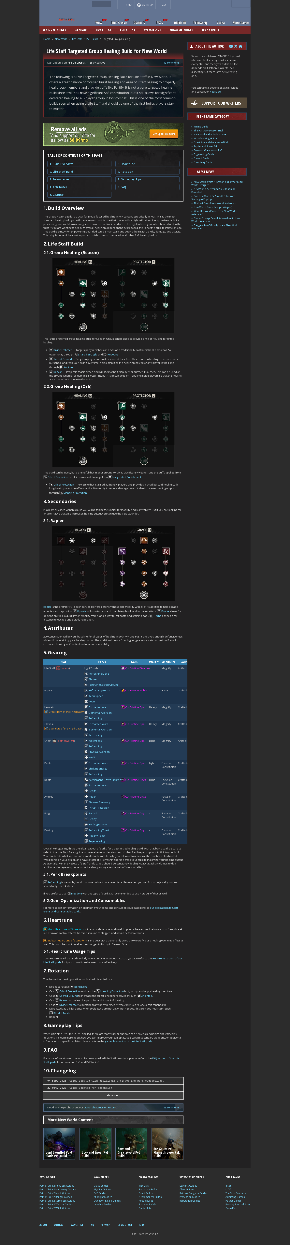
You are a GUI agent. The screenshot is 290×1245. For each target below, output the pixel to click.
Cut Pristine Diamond (137, 668)
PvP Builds (92, 39)
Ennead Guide (201, 158)
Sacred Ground (62, 359)
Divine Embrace (62, 350)
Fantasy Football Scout (238, 1204)
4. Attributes (58, 187)
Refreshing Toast (99, 830)
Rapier (47, 606)
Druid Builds (145, 1193)
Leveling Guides (102, 1204)
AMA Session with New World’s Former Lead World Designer (217, 183)
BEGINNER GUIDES (54, 30)
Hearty (93, 819)
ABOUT (43, 1225)
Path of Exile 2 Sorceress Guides (57, 1200)
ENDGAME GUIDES (181, 30)
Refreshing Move (99, 673)
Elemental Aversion (100, 712)
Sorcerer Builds (147, 1204)
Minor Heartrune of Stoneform (66, 929)
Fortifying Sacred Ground (104, 684)
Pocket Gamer (233, 1200)
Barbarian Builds (148, 1189)
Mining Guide (201, 126)
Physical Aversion (99, 752)
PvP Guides (100, 1193)
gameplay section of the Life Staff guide (128, 1041)
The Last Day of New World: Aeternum (215, 203)
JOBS (141, 1225)
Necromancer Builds (150, 1197)
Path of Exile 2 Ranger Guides (55, 1197)
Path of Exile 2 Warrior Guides (56, 1204)
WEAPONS (81, 30)
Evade (165, 611)
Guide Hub (145, 1208)
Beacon (58, 372)
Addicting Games (235, 1197)
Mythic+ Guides (102, 1189)
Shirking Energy (98, 768)
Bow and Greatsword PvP (208, 150)
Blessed (93, 679)
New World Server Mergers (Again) (213, 207)
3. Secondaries (59, 179)
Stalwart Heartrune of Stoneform (67, 940)
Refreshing (95, 718)
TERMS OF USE (124, 1225)
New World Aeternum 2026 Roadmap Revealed (213, 190)
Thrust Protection (99, 807)
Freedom (76, 893)
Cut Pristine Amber (136, 690)
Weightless (95, 740)
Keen (92, 701)
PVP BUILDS (127, 30)
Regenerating (97, 841)
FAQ (92, 1225)
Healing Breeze (98, 824)
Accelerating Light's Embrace (105, 780)
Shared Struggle (87, 354)
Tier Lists (144, 1185)
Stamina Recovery (99, 802)
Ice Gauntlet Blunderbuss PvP (210, 134)
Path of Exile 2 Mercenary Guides (57, 1189)
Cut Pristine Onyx (135, 780)
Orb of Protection (58, 477)
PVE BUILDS (103, 30)
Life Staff (77, 39)
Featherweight (65, 740)
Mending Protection (75, 493)
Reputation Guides (190, 1200)
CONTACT (59, 1225)
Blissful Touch (61, 1013)
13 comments (172, 62)
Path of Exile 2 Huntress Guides (56, 1185)
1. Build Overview (61, 164)
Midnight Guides (103, 1197)
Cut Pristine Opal (135, 707)
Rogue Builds (146, 1200)
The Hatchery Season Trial (208, 130)
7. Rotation (125, 171)
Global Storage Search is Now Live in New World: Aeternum (215, 220)
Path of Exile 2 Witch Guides (54, 1208)
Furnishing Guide (203, 162)
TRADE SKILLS (210, 30)
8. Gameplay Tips (129, 179)
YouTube (215, 91)
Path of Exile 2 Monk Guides (54, 1193)
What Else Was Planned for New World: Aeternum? (214, 212)
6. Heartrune (126, 164)
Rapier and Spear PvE (205, 146)
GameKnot (231, 1208)
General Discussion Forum (99, 1107)
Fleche (157, 616)
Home (46, 39)
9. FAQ (122, 187)
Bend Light (80, 986)
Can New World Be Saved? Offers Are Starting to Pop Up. (213, 197)
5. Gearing (57, 195)
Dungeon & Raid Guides (107, 1200)
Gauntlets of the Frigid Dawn (65, 728)
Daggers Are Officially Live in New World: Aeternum (215, 227)
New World (61, 39)
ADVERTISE (77, 1225)
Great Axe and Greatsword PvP (211, 142)
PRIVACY (105, 1225)
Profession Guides (190, 1197)
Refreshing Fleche (99, 690)
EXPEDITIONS (152, 30)
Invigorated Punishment (126, 477)
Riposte (81, 611)
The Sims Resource (235, 1193)
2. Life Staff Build (61, 171)
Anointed (69, 367)
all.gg (228, 1185)
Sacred (93, 813)
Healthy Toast (97, 835)
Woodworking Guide (205, 138)
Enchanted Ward (99, 707)
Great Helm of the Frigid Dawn (66, 711)
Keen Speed (96, 696)
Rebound (113, 354)
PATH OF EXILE (47, 1177)
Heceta (65, 668)
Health (92, 757)
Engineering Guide (204, 154)
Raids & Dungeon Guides (193, 1193)
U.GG (228, 1189)
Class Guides (101, 1185)
